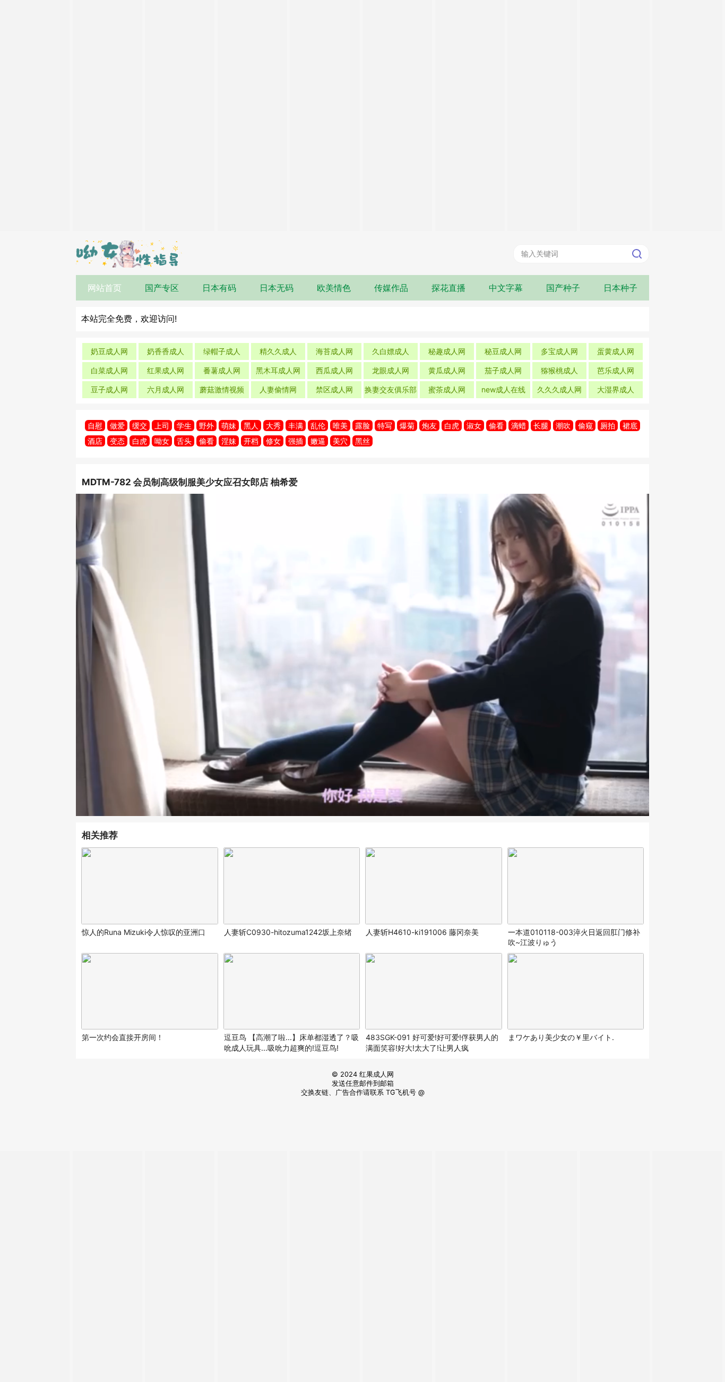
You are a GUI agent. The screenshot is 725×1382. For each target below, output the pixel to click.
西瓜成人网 (334, 370)
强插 (295, 440)
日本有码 (219, 287)
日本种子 (620, 287)
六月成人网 (165, 389)
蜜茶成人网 (446, 389)
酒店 (95, 440)
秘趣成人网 (446, 351)
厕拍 (607, 425)
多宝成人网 (559, 351)
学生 (184, 425)
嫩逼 (317, 440)
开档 (251, 440)
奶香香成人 (165, 351)
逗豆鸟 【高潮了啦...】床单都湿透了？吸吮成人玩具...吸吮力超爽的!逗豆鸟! (291, 1042)
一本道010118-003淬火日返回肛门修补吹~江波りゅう (574, 937)
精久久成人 (278, 351)
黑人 (251, 425)
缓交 (139, 425)
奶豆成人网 (109, 351)
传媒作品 (391, 287)
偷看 (496, 425)
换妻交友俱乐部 (391, 389)
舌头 (184, 440)
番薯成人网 (221, 370)
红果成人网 (165, 370)
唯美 (340, 425)
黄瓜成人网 (446, 370)
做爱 (117, 425)
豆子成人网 (109, 389)
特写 (384, 425)
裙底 (630, 425)
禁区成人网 (334, 389)
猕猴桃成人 (559, 370)
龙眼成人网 (390, 370)
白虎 (451, 425)
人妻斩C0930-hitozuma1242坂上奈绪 (288, 932)
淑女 (474, 425)
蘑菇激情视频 (222, 389)
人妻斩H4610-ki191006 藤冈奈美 (422, 932)
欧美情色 (334, 287)
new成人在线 (503, 389)
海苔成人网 (334, 351)
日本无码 (277, 287)
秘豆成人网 (503, 351)
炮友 (429, 425)
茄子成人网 (503, 370)
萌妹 (228, 425)
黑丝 (362, 440)
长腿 (540, 425)
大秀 (273, 425)
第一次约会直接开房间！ (122, 1037)
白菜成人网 (109, 370)
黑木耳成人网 (278, 370)
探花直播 (448, 287)
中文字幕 (506, 287)
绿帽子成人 (221, 351)
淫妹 (228, 440)
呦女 (161, 440)
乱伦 (317, 425)
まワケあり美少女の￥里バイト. (561, 1037)
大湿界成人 (615, 389)
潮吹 (563, 425)
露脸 (362, 425)
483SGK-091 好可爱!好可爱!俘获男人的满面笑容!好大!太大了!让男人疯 (432, 1042)
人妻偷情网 (278, 389)
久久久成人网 (559, 389)
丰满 (295, 425)
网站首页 (105, 287)
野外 (206, 425)
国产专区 (162, 287)
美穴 (340, 440)
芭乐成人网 (615, 370)
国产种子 (563, 287)
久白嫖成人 (390, 351)
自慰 (95, 425)
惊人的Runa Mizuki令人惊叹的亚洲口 (143, 932)
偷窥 (585, 425)
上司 (161, 425)
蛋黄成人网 (615, 351)
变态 (117, 440)
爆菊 (407, 425)
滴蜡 (518, 425)
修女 (273, 440)
